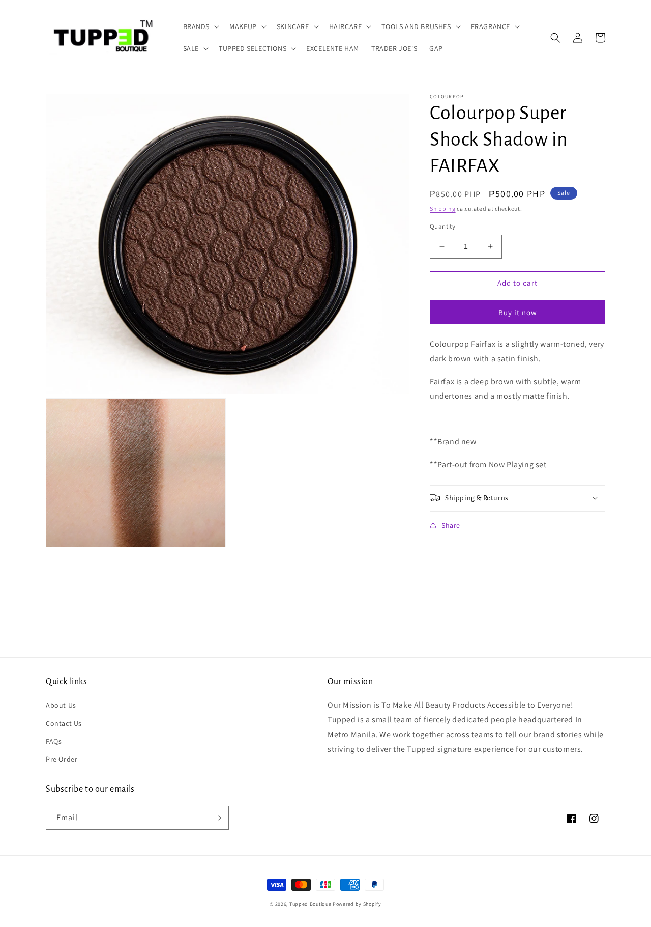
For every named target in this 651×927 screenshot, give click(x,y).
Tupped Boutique (310, 904)
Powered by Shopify (357, 904)
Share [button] (450, 524)
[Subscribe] (217, 818)
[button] (200, 26)
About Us (61, 705)
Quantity (442, 226)
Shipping (443, 208)
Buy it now (517, 312)
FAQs (54, 741)
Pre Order (61, 759)
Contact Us (64, 723)
